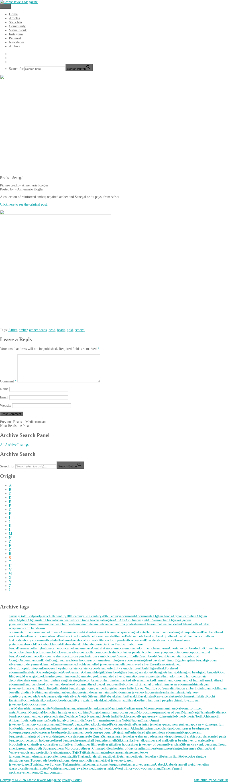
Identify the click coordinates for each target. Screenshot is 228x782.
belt (113, 636)
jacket (27, 696)
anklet (173, 624)
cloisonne (44, 652)
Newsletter (16, 42)
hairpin (99, 680)
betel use (176, 636)
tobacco (185, 756)
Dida (45, 660)
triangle (97, 760)
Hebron (124, 684)
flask (161, 668)
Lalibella (108, 700)
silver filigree (91, 744)
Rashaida (134, 732)
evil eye (57, 668)
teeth (137, 752)
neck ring (58, 716)
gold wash (26, 676)
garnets (58, 672)
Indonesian (152, 692)
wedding (95, 768)
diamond (36, 660)
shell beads (95, 740)
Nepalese (145, 716)
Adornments (143, 616)
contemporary (153, 652)
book (81, 640)
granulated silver (111, 676)
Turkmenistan (71, 764)
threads (104, 756)
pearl (36, 616)
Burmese (23, 648)
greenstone (146, 676)
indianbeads (64, 692)
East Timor (167, 660)
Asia (97, 632)
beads (61, 330)
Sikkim (122, 740)
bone (74, 640)
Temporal (48, 756)
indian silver (47, 692)
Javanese (50, 696)
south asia (27, 748)
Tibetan (163, 756)
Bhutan (187, 636)
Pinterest (15, 38)
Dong (53, 660)
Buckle (40, 644)
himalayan (29, 688)
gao (50, 672)
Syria (54, 752)
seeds (73, 740)
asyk (103, 632)
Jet (58, 696)
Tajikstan (85, 752)
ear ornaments (97, 660)
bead (52, 330)
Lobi (25, 704)
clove (61, 652)
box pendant (119, 640)
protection (66, 732)
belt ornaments (100, 636)
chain (155, 648)
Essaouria (164, 664)
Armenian (67, 632)
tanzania (120, 752)
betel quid (163, 636)
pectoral (39, 728)
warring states (38, 768)
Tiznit (176, 756)
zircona (51, 772)
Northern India (74, 720)
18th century (75, 616)
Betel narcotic (134, 636)
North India (56, 720)
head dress (61, 684)
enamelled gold (74, 664)
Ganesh (42, 672)
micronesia (158, 708)
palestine (128, 724)
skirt (192, 744)
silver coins (43, 744)
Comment (8, 381)
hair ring (61, 680)
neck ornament (26, 716)
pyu (102, 732)
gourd (73, 676)
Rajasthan (121, 732)
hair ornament (34, 680)
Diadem (24, 660)
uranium (149, 764)
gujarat (158, 676)
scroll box (24, 740)
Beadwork (65, 636)
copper (167, 652)
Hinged (50, 688)
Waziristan (55, 768)
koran (46, 700)
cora (200, 652)
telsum (26, 756)
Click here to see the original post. (24, 204)
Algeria (173, 620)
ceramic (114, 648)
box (130, 640)
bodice (19, 640)
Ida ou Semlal (162, 688)
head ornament (78, 684)
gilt (102, 672)
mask (95, 708)
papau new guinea (176, 724)
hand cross (174, 680)
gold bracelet (209, 672)
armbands (41, 632)
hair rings (73, 680)
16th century (57, 616)
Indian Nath (30, 692)
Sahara (107, 736)
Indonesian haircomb (101, 692)
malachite (44, 708)
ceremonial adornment (135, 648)
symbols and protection (34, 752)
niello (172, 716)
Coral (21, 656)
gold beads (192, 672)
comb (98, 652)
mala (34, 708)
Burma (126, 644)
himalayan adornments (178, 684)
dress (66, 660)
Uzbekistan (174, 764)
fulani (33, 672)
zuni (59, 772)
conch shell (110, 652)
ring (26, 736)
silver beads (178, 740)
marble (87, 708)
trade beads (48, 760)
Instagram (16, 34)
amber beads (38, 330)
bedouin (78, 636)
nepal (135, 716)
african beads (62, 620)
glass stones (144, 672)
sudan (183, 748)
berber (120, 636)
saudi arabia (187, 736)
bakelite (140, 632)
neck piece (44, 716)
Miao (147, 708)
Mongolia (35, 712)
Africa (12, 330)
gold (70, 330)
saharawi (161, 736)
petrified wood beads (105, 728)
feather (105, 668)
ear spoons (127, 660)
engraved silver (139, 664)
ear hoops (81, 660)
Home (13, 14)
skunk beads (204, 744)
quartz (109, 732)
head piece (96, 684)
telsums (36, 756)
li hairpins (152, 700)
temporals (62, 756)
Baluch (156, 632)
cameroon (58, 648)
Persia (87, 728)
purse (96, 732)
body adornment (35, 640)
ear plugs (113, 660)
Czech (160, 656)
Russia (97, 736)
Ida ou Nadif (144, 688)
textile (73, 756)
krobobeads (58, 700)
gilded (96, 672)
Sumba (203, 748)
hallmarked (147, 680)
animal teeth (160, 624)
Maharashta (22, 708)
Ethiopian (35, 668)
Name (4, 389)
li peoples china (170, 700)
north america (38, 720)
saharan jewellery (124, 736)
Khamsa (187, 696)
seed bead (62, 740)
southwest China (89, 748)
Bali (148, 632)
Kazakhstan (146, 696)
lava (132, 700)
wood (136, 768)
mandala (63, 708)
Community (17, 26)
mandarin (75, 708)
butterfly (35, 648)
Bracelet (139, 640)
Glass (156, 672)
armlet (78, 632)
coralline (31, 656)
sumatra (192, 748)
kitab (202, 696)
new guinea (160, 716)
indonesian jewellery (130, 692)
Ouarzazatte (80, 724)
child (200, 648)
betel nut (150, 636)
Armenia (54, 632)
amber (23, 330)
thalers (94, 756)
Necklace (124, 716)
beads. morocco (39, 636)
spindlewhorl (110, 748)
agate (101, 620)
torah (27, 760)
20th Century (111, 616)
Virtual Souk (18, 30)
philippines (146, 728)
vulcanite (22, 768)
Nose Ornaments (96, 720)
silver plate (173, 744)
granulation (130, 676)
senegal (80, 330)
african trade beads (85, 620)
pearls (29, 728)
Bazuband (209, 632)
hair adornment (173, 676)
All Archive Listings (14, 445)
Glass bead (112, 672)
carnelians (85, 648)
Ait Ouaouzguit (136, 620)
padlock (94, 724)
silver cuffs (58, 744)
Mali (54, 708)
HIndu (40, 688)
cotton (41, 656)
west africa (108, 768)
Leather (140, 700)
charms (164, 648)
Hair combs (192, 676)
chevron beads (187, 648)
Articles (14, 18)
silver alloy (139, 740)
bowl (107, 640)
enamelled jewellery (99, 664)
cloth (54, 652)
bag (132, 632)
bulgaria (96, 644)
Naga (195, 712)
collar (91, 652)
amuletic (99, 624)
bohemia (65, 640)
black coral (200, 636)
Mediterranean (133, 708)
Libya (185, 700)
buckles (50, 644)
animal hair (144, 624)
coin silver (72, 652)
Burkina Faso (111, 644)
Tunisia (36, 764)
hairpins (109, 680)
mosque (154, 712)
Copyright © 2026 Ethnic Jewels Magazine (30, 780)
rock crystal (69, 736)
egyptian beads (193, 660)
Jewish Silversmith (90, 696)
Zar (43, 772)
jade (34, 696)
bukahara (72, 644)
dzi (72, 660)
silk (129, 740)
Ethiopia (22, 668)
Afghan (21, 620)
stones (166, 748)
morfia (109, 712)
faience (77, 668)
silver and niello (158, 740)
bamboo (167, 632)
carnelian (71, 648)
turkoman (88, 764)
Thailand (83, 756)
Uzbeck (160, 764)
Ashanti (88, 632)
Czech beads (147, 656)
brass (178, 640)
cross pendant (80, 656)
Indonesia (79, 692)
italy (188, 692)
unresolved (135, 764)
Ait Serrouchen (157, 620)
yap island (154, 768)
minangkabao (175, 708)
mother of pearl (171, 712)
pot (171, 728)
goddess (179, 672)
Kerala (168, 696)
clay (34, 652)
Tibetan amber (125, 756)
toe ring (196, 756)
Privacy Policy (72, 780)
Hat (213, 680)
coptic (193, 652)
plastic (44, 616)
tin (170, 756)
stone (158, 748)
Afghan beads (162, 616)
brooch (30, 644)
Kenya (158, 696)
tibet (112, 756)
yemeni (26, 772)
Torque (36, 760)
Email (4, 397)
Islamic (180, 692)
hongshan (111, 688)
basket (197, 632)
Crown (120, 656)
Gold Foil (26, 616)
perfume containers (69, 728)
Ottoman (66, 724)
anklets (182, 624)
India (198, 688)
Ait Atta (119, 620)
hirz (58, 688)
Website (5, 405)
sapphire (173, 736)
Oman (145, 720)
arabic (20, 628)
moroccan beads (125, 712)
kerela (177, 696)
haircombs (87, 680)
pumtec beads (82, 732)
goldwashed (47, 676)
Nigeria (189, 716)
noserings (115, 720)
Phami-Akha (129, 728)
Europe (47, 668)
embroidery (24, 664)
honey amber (96, 688)
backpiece (123, 632)
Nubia (126, 720)
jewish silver (68, 696)
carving (14, 616)
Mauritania (115, 708)
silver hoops (122, 744)
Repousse (189, 732)
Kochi (25, 700)
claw (28, 652)
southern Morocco (64, 748)
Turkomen (102, 764)
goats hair (167, 672)
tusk (125, 764)
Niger (180, 716)
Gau (66, 672)
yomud (36, 772)
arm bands (32, 628)
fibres (136, 668)
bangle (177, 632)
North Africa (203, 716)
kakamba (120, 696)
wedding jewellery (76, 768)
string (175, 748)
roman (81, 736)
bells (87, 636)
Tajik (75, 752)
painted (105, 724)
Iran (163, 692)
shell (106, 740)
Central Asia (100, 648)
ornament (53, 724)
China (208, 648)
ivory (19, 696)
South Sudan (43, 748)
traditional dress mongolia (74, 760)
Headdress (111, 684)
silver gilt (107, 744)
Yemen (166, 768)
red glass (147, 732)
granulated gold (89, 676)
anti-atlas (193, 624)
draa (60, 660)
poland (164, 728)
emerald (38, 664)
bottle (100, 640)
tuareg (26, 764)
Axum (111, 632)
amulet (89, 624)
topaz (19, 760)
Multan (187, 712)
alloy (25, 624)
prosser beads (49, 732)
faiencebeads (91, 668)
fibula (144, 668)
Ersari (154, 664)
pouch (178, 728)
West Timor (124, 768)
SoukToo (15, 22)
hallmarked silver (127, 680)
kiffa (196, 696)
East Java (152, 660)
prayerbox (33, 732)
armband (28, 632)
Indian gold (210, 688)
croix (67, 656)
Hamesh (161, 680)
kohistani (35, 700)
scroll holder (39, 740)
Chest (173, 648)
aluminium (36, 624)
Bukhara (85, 644)
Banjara (187, 632)
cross (111, 656)
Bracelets (151, 640)
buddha (61, 644)
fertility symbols (121, 668)
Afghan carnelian (184, 616)
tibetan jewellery (146, 756)
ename (48, 664)
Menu (5, 6)
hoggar (82, 688)
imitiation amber (183, 688)
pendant (50, 728)
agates (109, 620)
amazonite (51, 624)
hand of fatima (191, 680)
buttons (46, 648)
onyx (35, 724)
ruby (89, 736)
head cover (46, 684)
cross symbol (99, 656)
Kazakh (132, 696)
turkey (45, 764)
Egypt (179, 660)
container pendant (130, 652)
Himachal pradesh (150, 684)
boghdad (53, 640)
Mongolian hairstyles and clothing (66, 712)
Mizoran (22, 712)
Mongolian (97, 712)
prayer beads (191, 728)
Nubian (135, 720)
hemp (133, 684)
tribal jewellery (113, 760)
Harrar (206, 680)
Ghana (87, 672)
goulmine (62, 676)
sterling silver (145, 748)
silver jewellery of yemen (148, 744)
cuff (128, 656)
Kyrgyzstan (83, 700)
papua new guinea (201, 724)
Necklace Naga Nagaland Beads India (91, 716)
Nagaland (206, 712)
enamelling (120, 664)
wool (143, 768)
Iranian (170, 692)
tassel (130, 752)
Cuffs (134, 656)
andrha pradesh (126, 624)
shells (113, 740)
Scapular (201, 736)
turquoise (115, 764)
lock (31, 704)
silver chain (27, 744)
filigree (153, 668)
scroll (52, 740)
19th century (93, 616)
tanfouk (109, 752)
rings (57, 736)
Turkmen (56, 764)
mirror (189, 708)
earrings (140, 660)
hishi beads (69, 688)
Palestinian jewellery (148, 724)
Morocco (143, 712)
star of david (127, 748)
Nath (216, 712)
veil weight (189, 764)
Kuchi (70, 700)
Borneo (90, 640)
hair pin (49, 680)
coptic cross (180, 652)
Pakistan (116, 724)
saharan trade (145, 736)
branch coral (166, 640)
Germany (75, 672)
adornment (127, 616)
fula (26, 672)
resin (20, 736)
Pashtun (19, 728)
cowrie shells (54, 656)
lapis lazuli (121, 700)
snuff (216, 744)
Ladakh (96, 700)
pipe (157, 728)
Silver (185, 744)
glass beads (128, 672)
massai (103, 708)
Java (40, 696)
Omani (26, 724)
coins (83, 652)
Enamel (58, 664)
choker (20, 652)
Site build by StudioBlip (211, 780)
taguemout (65, 752)
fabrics (67, 668)
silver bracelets (196, 740)
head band (31, 684)
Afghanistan (35, 620)
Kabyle (109, 696)
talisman (98, 752)
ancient (110, 624)
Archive (14, 46)
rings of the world (41, 736)
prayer (21, 732)
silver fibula (74, 744)
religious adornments (167, 732)
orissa (43, 724)
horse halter (126, 688)
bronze (20, 644)
